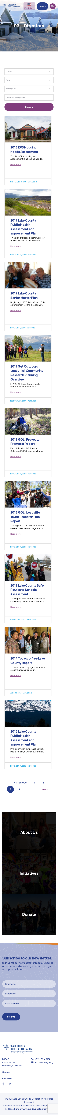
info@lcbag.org (44, 1062)
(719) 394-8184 (42, 1059)
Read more (15, 165)
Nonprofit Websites (13, 1105)
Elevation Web (33, 1105)
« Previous (20, 782)
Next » (45, 789)
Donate (42, 6)
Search (29, 107)
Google (6, 1072)
